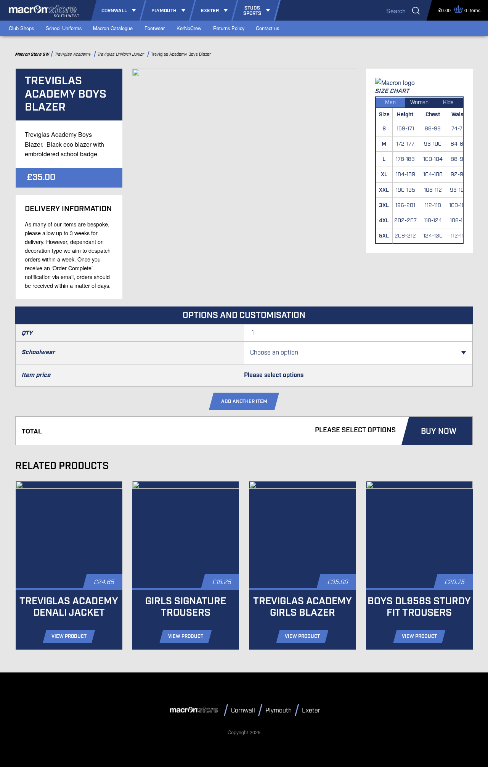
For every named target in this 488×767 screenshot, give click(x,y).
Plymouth (278, 711)
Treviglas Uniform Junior (121, 54)
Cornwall (243, 711)
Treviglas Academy (73, 54)
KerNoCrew (189, 28)
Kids (448, 102)
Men (390, 102)
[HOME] (195, 710)
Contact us (267, 28)
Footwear (154, 28)
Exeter (311, 711)
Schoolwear (38, 352)
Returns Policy (228, 28)
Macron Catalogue (113, 28)
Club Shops (21, 28)
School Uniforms (64, 28)
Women (419, 102)
